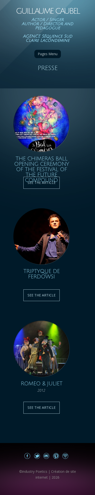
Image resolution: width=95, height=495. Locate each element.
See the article (42, 295)
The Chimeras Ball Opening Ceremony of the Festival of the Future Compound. (41, 169)
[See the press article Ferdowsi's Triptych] (41, 236)
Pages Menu (47, 54)
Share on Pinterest (56, 456)
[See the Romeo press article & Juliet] (41, 349)
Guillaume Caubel (47, 11)
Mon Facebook (27, 456)
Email (46, 456)
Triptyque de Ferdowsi (41, 274)
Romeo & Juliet (41, 384)
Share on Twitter (37, 456)
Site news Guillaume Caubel (65, 456)
